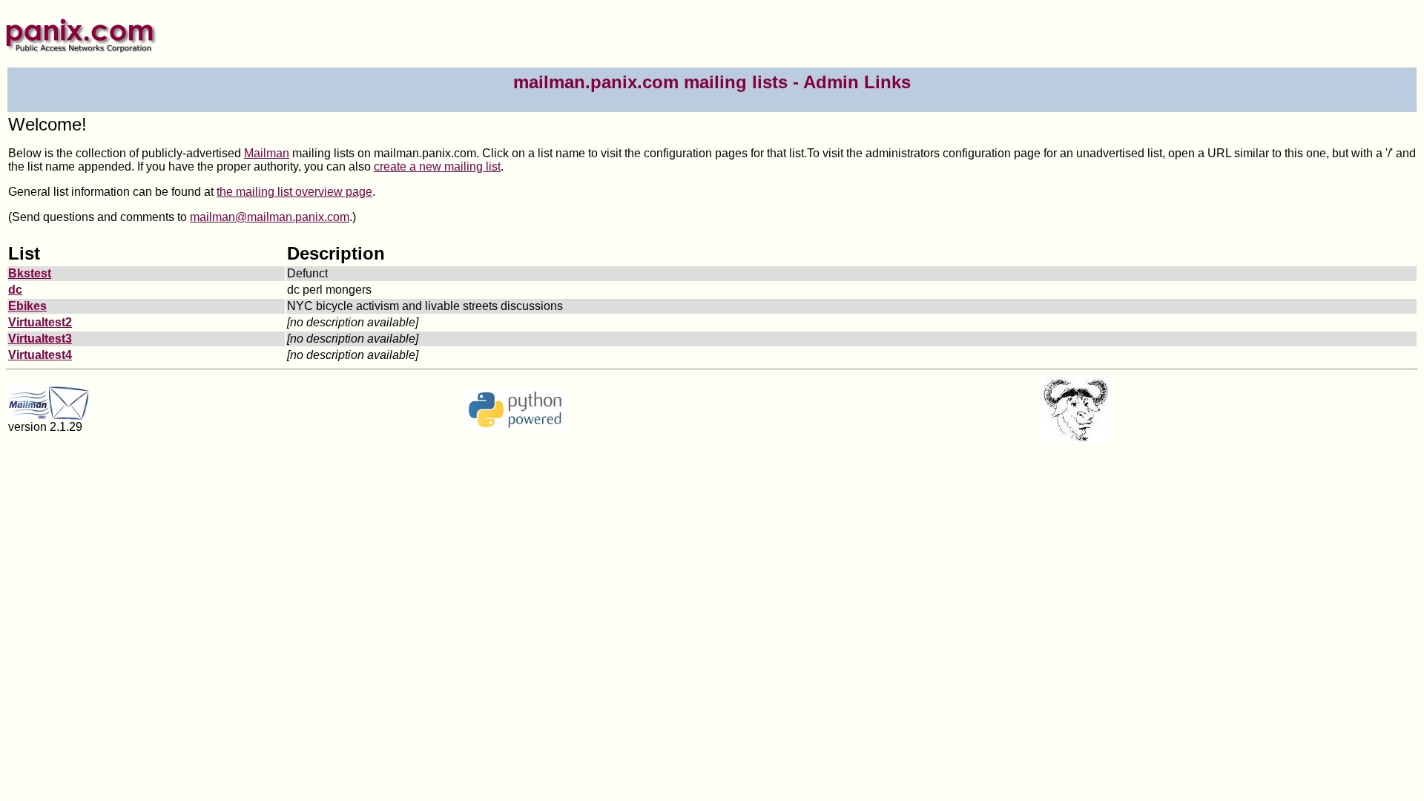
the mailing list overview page (294, 191)
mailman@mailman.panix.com (269, 217)
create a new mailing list (437, 166)
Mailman (266, 153)
